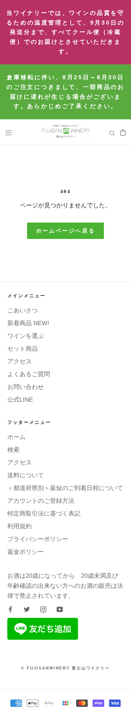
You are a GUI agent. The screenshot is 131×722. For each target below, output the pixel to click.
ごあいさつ (22, 310)
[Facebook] (10, 609)
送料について (25, 475)
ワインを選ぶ (25, 335)
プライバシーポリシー (37, 539)
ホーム (16, 437)
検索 (13, 449)
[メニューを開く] (8, 132)
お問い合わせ (25, 386)
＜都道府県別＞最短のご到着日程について (65, 488)
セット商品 (22, 348)
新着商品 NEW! (28, 323)
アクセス (19, 361)
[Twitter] (27, 609)
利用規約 (19, 526)
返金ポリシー (25, 551)
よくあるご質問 (28, 374)
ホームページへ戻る (65, 231)
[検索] (112, 132)
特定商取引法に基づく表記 (43, 513)
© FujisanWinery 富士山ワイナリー (65, 668)
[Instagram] (43, 609)
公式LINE (20, 399)
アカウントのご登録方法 (40, 500)
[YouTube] (60, 609)
